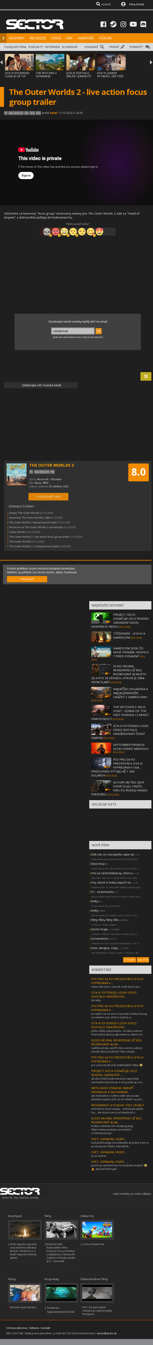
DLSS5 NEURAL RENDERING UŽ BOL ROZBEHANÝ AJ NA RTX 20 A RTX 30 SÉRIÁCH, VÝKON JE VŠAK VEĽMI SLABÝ (118, 674)
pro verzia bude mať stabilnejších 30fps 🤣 (117, 1065)
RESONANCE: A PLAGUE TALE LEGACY (117, 1105)
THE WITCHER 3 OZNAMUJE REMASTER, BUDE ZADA (48, 77)
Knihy (94, 901)
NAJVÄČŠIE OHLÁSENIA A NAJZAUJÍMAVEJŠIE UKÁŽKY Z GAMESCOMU (130, 693)
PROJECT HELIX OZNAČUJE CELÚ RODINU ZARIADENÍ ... (114, 1073)
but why (96, 1000)
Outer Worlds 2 (18, 532)
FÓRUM (105, 38)
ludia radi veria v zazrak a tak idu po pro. (115, 986)
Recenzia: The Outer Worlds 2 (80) (29, 517)
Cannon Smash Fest (93, 1244)
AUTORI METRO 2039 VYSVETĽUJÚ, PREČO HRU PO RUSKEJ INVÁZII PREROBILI (119, 788)
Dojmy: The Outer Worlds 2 (25, 513)
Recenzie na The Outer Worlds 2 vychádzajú (36, 527)
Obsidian (56, 479)
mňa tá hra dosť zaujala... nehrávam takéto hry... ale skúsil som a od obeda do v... (117, 1110)
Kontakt (46, 1328)
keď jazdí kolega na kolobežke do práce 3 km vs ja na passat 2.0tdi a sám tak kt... (120, 1144)
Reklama (34, 1328)
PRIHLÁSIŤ (27, 579)
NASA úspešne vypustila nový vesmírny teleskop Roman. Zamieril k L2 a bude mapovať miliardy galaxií (23, 1251)
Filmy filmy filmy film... (105, 920)
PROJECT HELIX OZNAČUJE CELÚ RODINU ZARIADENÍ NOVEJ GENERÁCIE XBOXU (120, 620)
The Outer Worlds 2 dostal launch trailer (33, 522)
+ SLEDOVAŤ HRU (48, 496)
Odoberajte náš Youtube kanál (41, 385)
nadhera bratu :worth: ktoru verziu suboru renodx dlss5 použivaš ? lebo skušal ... (116, 1049)
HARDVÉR (86, 38)
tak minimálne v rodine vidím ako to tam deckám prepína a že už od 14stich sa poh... (117, 1097)
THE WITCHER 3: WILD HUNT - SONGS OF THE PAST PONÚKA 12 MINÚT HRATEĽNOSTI (120, 713)
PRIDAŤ (114, 47)
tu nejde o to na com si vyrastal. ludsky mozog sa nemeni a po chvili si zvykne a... (119, 1015)
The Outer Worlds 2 (21, 541)
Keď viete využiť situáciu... (24, 1307)
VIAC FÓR (143, 960)
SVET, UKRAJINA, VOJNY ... (109, 1139)
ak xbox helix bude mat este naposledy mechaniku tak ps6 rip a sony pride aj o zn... (117, 1080)
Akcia (38, 483)
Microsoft (42, 479)
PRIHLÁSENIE (136, 4)
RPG (45, 483)
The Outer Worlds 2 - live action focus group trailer (39, 536)
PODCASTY (35, 47)
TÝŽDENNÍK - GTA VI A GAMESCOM (129, 635)
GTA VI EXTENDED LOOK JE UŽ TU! (17, 74)
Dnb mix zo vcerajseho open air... (113, 854)
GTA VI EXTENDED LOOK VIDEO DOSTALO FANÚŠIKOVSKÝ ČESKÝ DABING (119, 732)
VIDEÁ (56, 38)
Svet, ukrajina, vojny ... (106, 948)
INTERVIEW (52, 47)
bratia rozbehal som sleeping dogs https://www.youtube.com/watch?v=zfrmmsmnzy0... (112, 1129)
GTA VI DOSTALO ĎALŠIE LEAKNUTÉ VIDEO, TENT (78, 76)
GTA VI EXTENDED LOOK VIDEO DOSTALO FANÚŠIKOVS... (113, 994)
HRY (69, 38)
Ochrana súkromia (16, 1328)
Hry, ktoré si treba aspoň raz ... (112, 882)
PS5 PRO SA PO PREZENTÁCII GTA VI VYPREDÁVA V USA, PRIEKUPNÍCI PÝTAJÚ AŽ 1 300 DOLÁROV (117, 767)
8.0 (138, 472)
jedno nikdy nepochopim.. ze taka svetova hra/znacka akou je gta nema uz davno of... (117, 1032)
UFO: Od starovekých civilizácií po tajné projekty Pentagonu (97, 1311)
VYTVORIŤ (129, 960)
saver (54, 113)
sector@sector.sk (107, 1333)
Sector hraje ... (100, 929)
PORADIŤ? (136, 47)
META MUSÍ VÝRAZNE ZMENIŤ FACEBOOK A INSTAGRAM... (112, 1090)
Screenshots (99, 938)
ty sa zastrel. (99, 1156)
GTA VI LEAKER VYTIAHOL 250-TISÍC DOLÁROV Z (110, 76)
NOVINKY (17, 38)
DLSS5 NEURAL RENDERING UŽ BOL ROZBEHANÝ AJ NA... (116, 1042)
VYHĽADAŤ (91, 47)
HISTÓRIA (20, 47)
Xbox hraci (98, 864)
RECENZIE (38, 38)
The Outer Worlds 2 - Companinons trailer (34, 546)
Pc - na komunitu (102, 892)
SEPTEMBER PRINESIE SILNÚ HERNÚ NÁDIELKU (131, 747)
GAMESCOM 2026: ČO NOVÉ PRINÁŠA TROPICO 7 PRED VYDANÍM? (131, 652)
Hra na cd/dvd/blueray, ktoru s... (113, 873)
